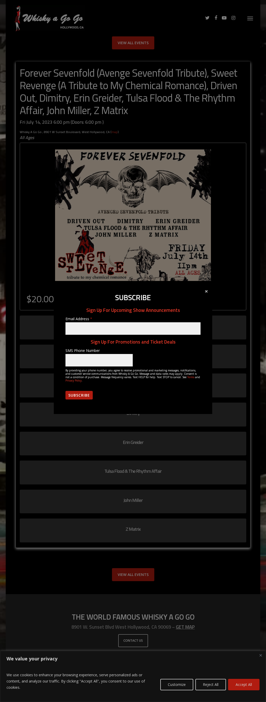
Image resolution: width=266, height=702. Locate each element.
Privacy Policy (73, 380)
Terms (190, 377)
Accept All (244, 684)
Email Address (78, 318)
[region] (133, 676)
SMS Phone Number (82, 350)
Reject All (210, 684)
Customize (177, 684)
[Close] (260, 655)
